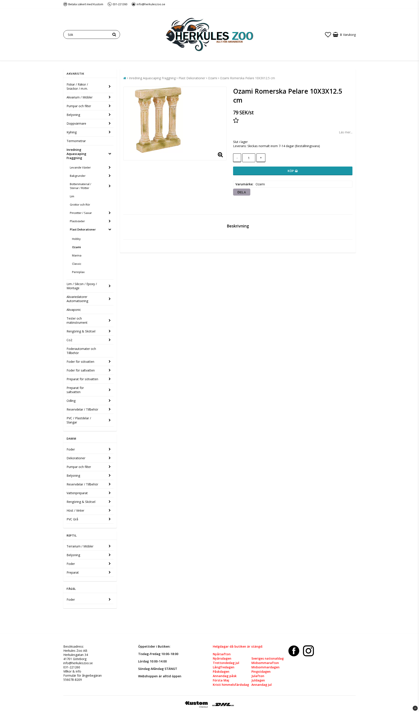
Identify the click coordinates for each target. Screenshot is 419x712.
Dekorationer (76, 458)
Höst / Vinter (75, 510)
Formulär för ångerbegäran (82, 675)
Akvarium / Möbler (80, 97)
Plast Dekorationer (83, 229)
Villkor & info (72, 671)
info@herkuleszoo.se (78, 663)
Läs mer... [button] (345, 132)
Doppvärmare (76, 123)
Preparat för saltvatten (75, 390)
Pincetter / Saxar (81, 213)
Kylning (72, 132)
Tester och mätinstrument (77, 320)
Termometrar (76, 141)
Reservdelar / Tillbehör (82, 409)
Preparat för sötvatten (82, 379)
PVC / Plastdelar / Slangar (79, 420)
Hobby (76, 239)
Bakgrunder (78, 176)
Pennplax (78, 272)
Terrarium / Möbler (80, 546)
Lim (72, 196)
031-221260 (71, 667)
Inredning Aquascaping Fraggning (76, 154)
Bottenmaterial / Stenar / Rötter (80, 186)
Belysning (73, 115)
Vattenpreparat (77, 493)
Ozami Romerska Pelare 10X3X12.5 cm (247, 78)
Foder (71, 449)
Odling (71, 401)
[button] (328, 34)
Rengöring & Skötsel (81, 331)
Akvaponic (74, 310)
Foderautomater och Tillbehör (81, 351)
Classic (76, 264)
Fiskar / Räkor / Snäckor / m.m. (77, 86)
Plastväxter (77, 221)
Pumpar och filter (79, 106)
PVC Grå (72, 519)
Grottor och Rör (80, 204)
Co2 (69, 340)
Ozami (76, 247)
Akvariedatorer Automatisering (77, 299)
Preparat (73, 572)
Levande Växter (80, 167)
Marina (76, 255)
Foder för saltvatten (81, 370)
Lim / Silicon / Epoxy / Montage (82, 286)
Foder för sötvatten (80, 361)
